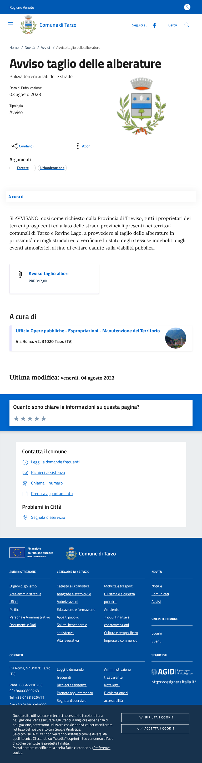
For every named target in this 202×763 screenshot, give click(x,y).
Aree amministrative (25, 594)
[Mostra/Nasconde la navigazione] (10, 24)
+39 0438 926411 (29, 697)
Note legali (112, 685)
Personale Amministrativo (29, 617)
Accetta (159, 728)
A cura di (16, 196)
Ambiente (111, 609)
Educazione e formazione (76, 609)
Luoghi (157, 633)
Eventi (156, 641)
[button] (21, 7)
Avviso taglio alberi (49, 273)
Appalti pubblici (68, 617)
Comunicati (160, 594)
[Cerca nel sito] (187, 25)
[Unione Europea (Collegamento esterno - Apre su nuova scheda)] (32, 553)
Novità (30, 47)
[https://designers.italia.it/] (172, 672)
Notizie (157, 586)
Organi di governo (23, 586)
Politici (14, 609)
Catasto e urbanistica (73, 586)
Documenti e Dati (22, 625)
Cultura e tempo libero (121, 633)
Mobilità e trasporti (118, 586)
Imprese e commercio (120, 640)
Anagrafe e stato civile (74, 594)
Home (14, 47)
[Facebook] (152, 24)
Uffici (13, 601)
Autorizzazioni (67, 601)
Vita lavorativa (68, 640)
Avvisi (45, 47)
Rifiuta (159, 717)
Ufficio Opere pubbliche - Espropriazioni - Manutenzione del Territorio (88, 330)
